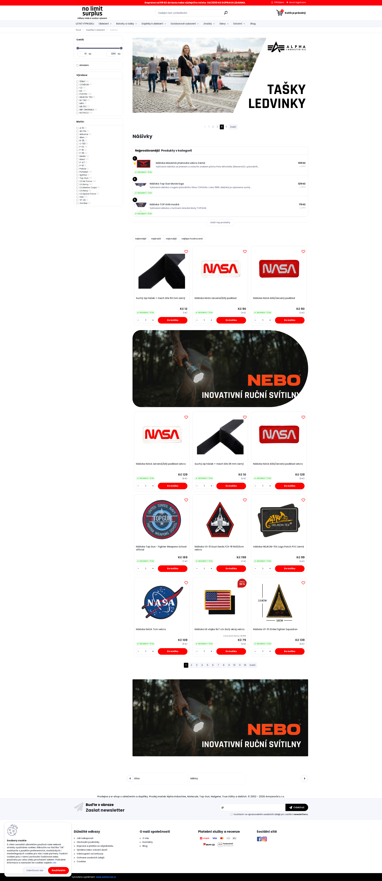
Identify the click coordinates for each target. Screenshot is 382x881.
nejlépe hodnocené (192, 238)
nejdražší (156, 238)
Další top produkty (220, 222)
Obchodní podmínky (87, 842)
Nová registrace (297, 2)
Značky (208, 23)
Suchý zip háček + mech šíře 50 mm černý (160, 298)
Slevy (223, 23)
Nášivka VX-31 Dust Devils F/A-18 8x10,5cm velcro (219, 548)
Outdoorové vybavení (183, 23)
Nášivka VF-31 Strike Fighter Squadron (275, 629)
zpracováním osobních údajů (264, 814)
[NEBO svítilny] (220, 368)
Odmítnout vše (34, 870)
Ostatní (237, 23)
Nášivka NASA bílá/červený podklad (274, 298)
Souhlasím (58, 870)
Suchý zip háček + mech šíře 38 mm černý (219, 463)
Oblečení (104, 23)
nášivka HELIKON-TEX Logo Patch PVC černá (278, 546)
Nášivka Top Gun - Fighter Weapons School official (161, 548)
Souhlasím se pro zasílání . (271, 814)
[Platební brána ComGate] (218, 838)
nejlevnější (140, 238)
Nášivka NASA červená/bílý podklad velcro (161, 463)
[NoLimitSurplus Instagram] (264, 838)
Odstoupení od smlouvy (89, 853)
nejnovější (171, 238)
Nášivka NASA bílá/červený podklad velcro (278, 463)
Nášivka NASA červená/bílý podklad (216, 298)
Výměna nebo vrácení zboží (92, 849)
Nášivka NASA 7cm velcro (151, 629)
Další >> (252, 665)
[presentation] (130, 778)
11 (240, 665)
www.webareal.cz (106, 876)
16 (245, 665)
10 (234, 665)
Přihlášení (279, 2)
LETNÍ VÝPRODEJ (85, 23)
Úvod (78, 29)
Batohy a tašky (125, 23)
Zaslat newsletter (105, 810)
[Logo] (92, 13)
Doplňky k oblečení (152, 23)
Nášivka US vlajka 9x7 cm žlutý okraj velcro (219, 629)
